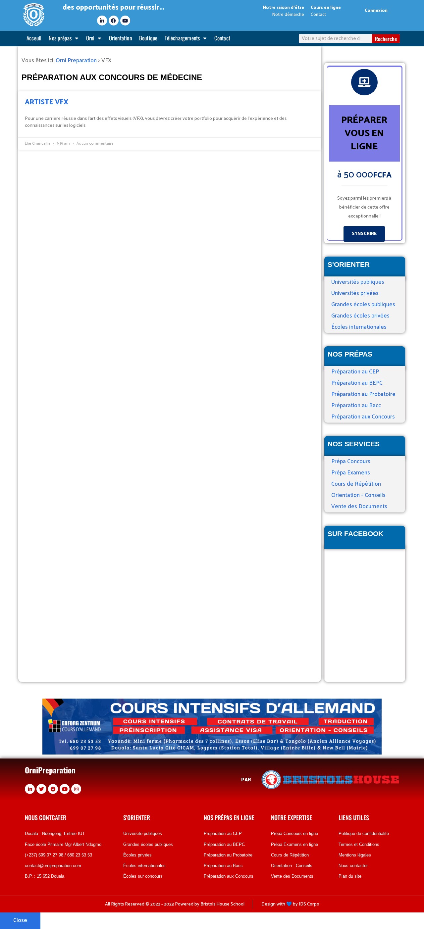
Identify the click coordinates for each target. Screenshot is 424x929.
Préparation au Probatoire (363, 394)
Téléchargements (182, 38)
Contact (222, 38)
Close (20, 920)
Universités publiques (357, 282)
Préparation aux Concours (363, 416)
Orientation (120, 38)
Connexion (376, 10)
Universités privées (355, 293)
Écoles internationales (359, 327)
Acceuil (33, 38)
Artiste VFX (46, 102)
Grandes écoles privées (360, 315)
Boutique (148, 38)
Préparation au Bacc (356, 405)
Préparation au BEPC (357, 383)
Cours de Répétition (356, 484)
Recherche (386, 39)
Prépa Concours (350, 461)
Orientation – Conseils (358, 495)
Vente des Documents (359, 506)
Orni (90, 38)
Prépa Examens (350, 472)
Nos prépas (60, 38)
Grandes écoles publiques (363, 304)
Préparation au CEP (355, 371)
